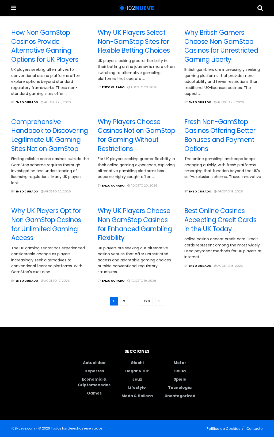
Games (94, 393)
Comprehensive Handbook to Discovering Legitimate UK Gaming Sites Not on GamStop (49, 135)
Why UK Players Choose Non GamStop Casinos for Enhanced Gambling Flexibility (135, 224)
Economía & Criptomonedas (94, 382)
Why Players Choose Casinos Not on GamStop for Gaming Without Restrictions (136, 135)
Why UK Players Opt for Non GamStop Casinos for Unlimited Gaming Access (46, 224)
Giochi (137, 362)
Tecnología (180, 387)
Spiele (180, 379)
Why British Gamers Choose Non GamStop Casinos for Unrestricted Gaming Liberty (221, 46)
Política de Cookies (223, 428)
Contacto (254, 428)
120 (147, 301)
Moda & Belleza (137, 396)
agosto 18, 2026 (229, 266)
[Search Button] (260, 8)
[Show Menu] (13, 8)
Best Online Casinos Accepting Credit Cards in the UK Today (220, 219)
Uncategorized (180, 396)
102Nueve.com (23, 428)
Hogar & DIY (137, 371)
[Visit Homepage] (136, 8)
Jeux (137, 379)
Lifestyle (137, 387)
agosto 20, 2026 (57, 102)
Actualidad (94, 362)
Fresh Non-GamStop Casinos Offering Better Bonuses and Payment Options (220, 135)
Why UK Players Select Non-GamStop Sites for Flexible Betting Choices (134, 41)
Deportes (94, 371)
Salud (180, 371)
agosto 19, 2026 (229, 191)
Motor (180, 362)
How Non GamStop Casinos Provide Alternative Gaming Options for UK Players (44, 46)
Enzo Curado (27, 102)
